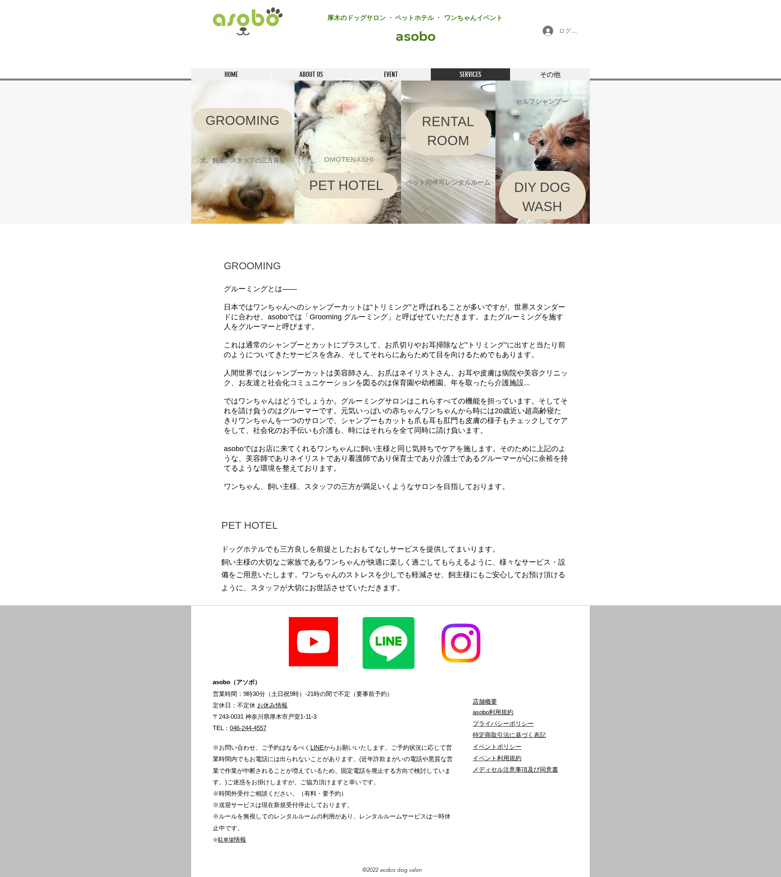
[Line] (388, 643)
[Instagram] (461, 643)
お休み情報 (272, 705)
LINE (317, 747)
